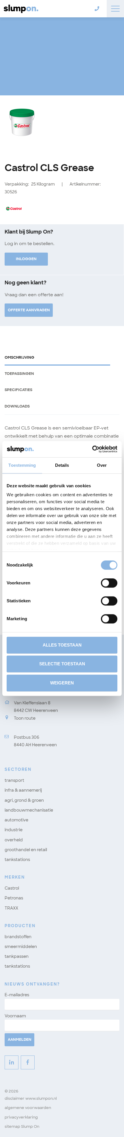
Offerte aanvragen (29, 310)
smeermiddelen (21, 946)
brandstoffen (18, 936)
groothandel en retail (26, 849)
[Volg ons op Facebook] (28, 1062)
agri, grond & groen (24, 800)
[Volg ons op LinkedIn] (11, 1062)
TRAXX (11, 908)
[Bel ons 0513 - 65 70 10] (95, 8)
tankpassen (17, 956)
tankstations (17, 859)
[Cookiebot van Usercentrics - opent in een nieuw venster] (92, 449)
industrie (13, 829)
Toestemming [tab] (22, 465)
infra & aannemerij (23, 790)
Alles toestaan (62, 644)
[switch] (109, 583)
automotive (16, 820)
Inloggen (26, 258)
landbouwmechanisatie (29, 810)
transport (14, 780)
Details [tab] (62, 465)
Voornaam (15, 1016)
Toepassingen (19, 373)
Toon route (24, 718)
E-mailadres (17, 994)
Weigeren (62, 682)
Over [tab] (102, 465)
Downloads (17, 406)
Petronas (14, 898)
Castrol (12, 888)
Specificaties (18, 389)
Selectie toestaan (62, 663)
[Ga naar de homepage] (20, 8)
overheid (14, 839)
